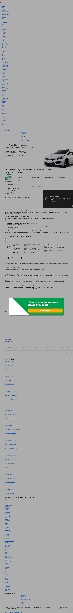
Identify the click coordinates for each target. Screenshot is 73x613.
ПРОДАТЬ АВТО (45, 310)
